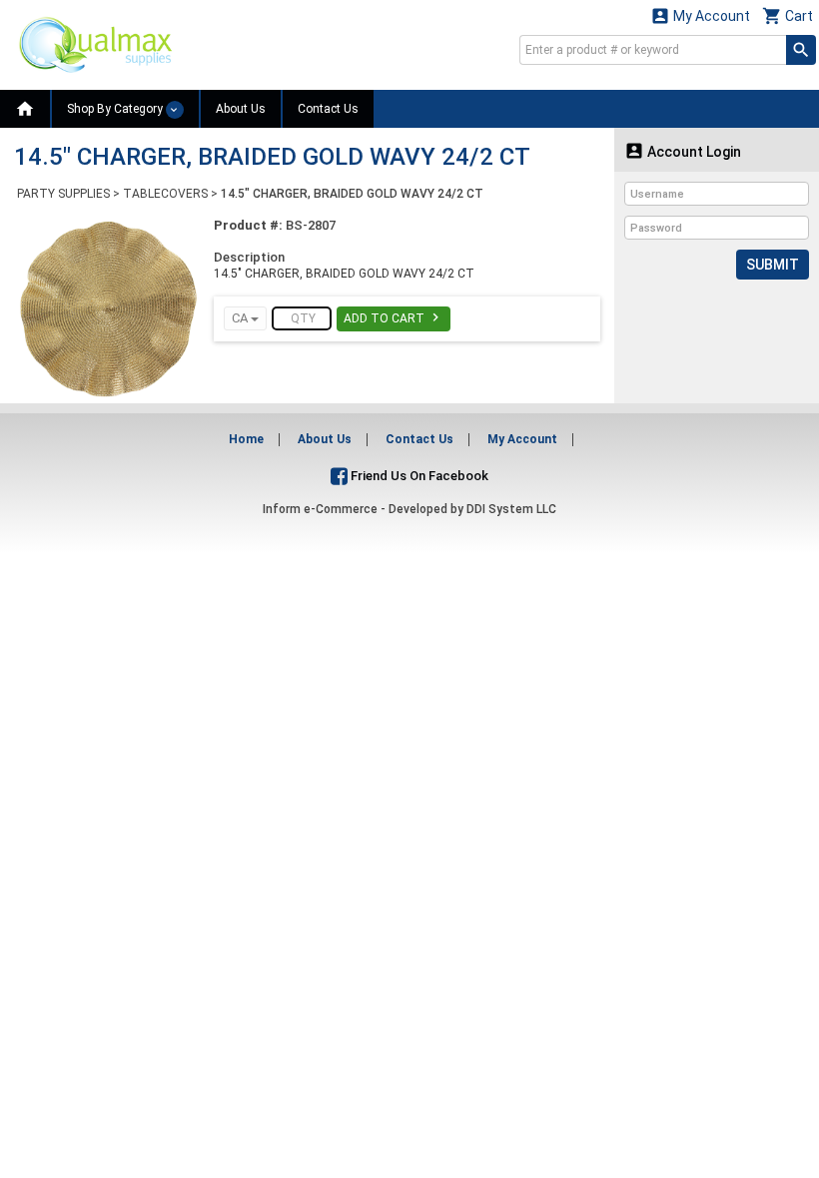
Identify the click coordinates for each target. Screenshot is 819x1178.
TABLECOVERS (165, 194)
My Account (700, 15)
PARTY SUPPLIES (63, 194)
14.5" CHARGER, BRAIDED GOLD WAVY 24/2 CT (352, 194)
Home (246, 439)
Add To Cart (393, 317)
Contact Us (328, 109)
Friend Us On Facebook (418, 475)
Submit (772, 265)
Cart (787, 15)
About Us (241, 109)
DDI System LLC (511, 509)
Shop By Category (116, 109)
